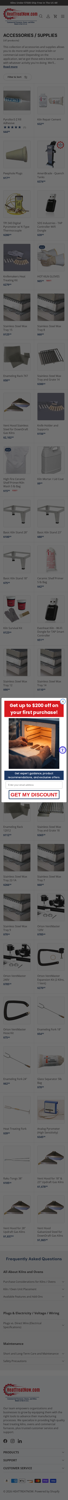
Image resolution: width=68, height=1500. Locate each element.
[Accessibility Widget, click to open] (62, 750)
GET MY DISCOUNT (34, 794)
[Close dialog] (63, 701)
